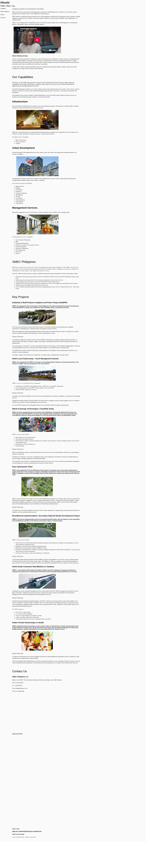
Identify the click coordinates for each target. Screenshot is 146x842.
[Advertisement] (46, 748)
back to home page (18, 834)
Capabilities (3, 8)
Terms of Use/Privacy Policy (18, 837)
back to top (15, 828)
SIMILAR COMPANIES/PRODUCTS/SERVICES (27, 831)
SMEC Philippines (4, 11)
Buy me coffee (33, 837)
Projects (2, 14)
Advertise (27, 837)
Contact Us (3, 17)
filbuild (4, 2)
